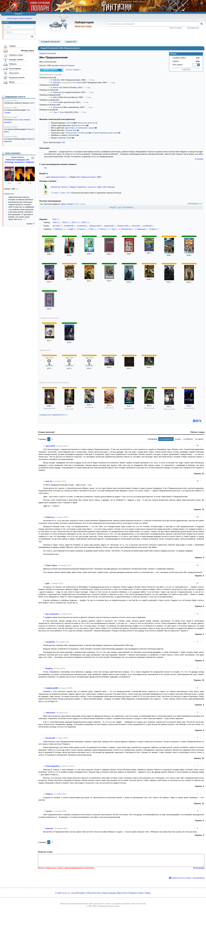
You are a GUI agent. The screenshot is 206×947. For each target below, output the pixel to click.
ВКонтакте (122, 893)
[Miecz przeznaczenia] (69, 404)
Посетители (14, 73)
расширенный (193, 28)
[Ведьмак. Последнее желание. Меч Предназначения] (129, 280)
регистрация (12, 18)
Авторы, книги (27, 50)
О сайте (58, 893)
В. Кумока (78, 82)
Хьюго (31, 103)
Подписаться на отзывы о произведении (187, 878)
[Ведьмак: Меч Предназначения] (169, 280)
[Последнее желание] (49, 366)
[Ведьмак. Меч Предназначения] (109, 278)
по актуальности (166, 439)
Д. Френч (54, 87)
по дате (178, 439)
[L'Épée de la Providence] (49, 403)
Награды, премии (16, 59)
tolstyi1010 (50, 642)
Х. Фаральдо (56, 92)
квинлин (49, 828)
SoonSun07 (50, 738)
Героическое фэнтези (85, 123)
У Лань (61, 112)
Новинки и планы (16, 55)
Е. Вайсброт (56, 80)
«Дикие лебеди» (67, 204)
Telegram (133, 893)
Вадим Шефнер (17, 157)
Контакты (96, 893)
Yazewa (49, 811)
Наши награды (109, 893)
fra (69, 893)
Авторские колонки (16, 77)
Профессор (9, 194)
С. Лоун (54, 112)
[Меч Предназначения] (169, 253)
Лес (45, 168)
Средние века (71, 130)
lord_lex (49, 481)
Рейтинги (12, 64)
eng (65, 893)
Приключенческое (78, 125)
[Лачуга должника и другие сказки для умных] (9, 180)
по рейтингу (188, 439)
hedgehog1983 (52, 688)
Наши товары (144, 893)
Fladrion (49, 794)
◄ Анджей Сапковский (50, 42)
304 (63, 142)
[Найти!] (201, 24)
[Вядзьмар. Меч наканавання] (149, 403)
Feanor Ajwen (51, 565)
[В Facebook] (197, 421)
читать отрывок (51, 70)
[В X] (200, 421)
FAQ (89, 893)
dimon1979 (50, 446)
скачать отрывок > (73, 70)
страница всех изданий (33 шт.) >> (53, 415)
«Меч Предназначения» (86, 177)
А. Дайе (54, 97)
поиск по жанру (175, 28)
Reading (49, 668)
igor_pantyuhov (52, 614)
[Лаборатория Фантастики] (59, 24)
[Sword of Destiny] (189, 403)
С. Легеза (55, 102)
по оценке (199, 439)
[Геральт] (89, 251)
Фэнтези (69, 123)
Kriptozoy (50, 517)
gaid (47, 583)
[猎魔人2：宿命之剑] (89, 402)
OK (31, 36)
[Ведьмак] (49, 252)
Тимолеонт (50, 713)
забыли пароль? (25, 18)
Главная (12, 46)
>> (25, 219)
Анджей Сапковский (47, 53)
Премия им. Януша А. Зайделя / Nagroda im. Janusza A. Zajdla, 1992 (79, 187)
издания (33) (71, 42)
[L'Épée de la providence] (169, 404)
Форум (11, 82)
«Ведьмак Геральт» (67, 65)
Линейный (72, 135)
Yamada (200, 159)
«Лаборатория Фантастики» (108, 906)
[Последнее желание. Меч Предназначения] (69, 253)
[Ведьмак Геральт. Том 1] (49, 338)
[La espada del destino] (109, 403)
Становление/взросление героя (105, 133)
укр (72, 893)
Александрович (53, 766)
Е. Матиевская (57, 107)
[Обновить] (33, 159)
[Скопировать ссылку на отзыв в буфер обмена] (44, 446)
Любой (69, 138)
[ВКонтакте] (194, 421)
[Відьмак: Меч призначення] (129, 403)
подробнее (186, 69)
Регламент (81, 893)
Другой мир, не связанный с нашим (79, 128)
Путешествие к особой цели (76, 133)
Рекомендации (15, 68)
